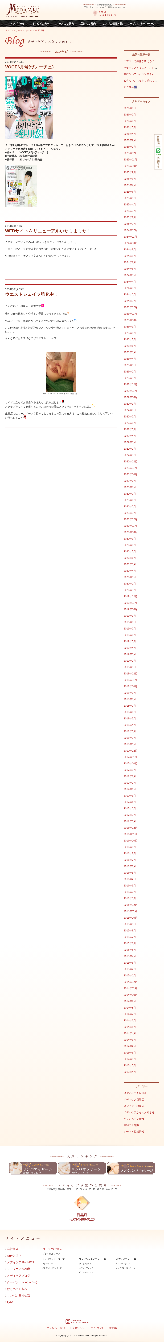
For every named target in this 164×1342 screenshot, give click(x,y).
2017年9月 (130, 770)
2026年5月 (130, 127)
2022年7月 (130, 416)
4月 (42, 30)
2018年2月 (130, 737)
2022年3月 (130, 442)
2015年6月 (130, 943)
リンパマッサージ (49, 1264)
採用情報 (113, 1328)
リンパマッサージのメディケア (19, 30)
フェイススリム (85, 1264)
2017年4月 (130, 802)
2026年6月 (130, 121)
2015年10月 (130, 917)
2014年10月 (130, 994)
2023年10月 (130, 320)
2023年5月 (130, 352)
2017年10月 (130, 763)
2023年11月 (130, 313)
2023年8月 (130, 333)
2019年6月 (130, 635)
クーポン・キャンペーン (141, 23)
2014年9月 (130, 1001)
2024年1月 (130, 301)
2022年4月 (130, 435)
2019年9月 (130, 615)
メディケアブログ (18, 1275)
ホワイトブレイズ (86, 1268)
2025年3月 (130, 211)
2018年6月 (130, 712)
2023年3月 (130, 365)
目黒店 (102, 11)
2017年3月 (130, 808)
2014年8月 (130, 1007)
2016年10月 (130, 840)
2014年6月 (130, 1020)
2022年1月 (130, 455)
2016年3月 (130, 885)
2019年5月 (130, 641)
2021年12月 (130, 461)
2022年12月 (130, 384)
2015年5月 (130, 949)
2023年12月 (130, 307)
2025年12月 (130, 153)
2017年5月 (130, 795)
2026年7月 (130, 114)
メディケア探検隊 (18, 1269)
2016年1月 (130, 898)
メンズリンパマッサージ (52, 1268)
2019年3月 (130, 654)
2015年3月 (130, 962)
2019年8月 (130, 622)
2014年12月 (130, 982)
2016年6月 (130, 866)
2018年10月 (130, 686)
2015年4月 (130, 956)
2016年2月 (130, 892)
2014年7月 (130, 1014)
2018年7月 (130, 705)
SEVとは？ (14, 1255)
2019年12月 (130, 596)
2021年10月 (130, 474)
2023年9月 (130, 326)
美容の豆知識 (131, 1125)
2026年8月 (130, 108)
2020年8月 (130, 545)
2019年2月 (130, 660)
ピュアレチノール (86, 1272)
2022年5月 (130, 429)
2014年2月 (130, 1046)
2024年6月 (130, 268)
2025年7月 (130, 185)
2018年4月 (130, 725)
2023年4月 (130, 358)
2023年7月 (130, 339)
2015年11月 (130, 911)
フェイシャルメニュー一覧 (92, 1259)
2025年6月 (130, 191)
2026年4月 (130, 134)
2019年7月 (130, 628)
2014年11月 (130, 988)
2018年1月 (130, 744)
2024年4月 (130, 281)
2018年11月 (130, 680)
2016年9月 (130, 847)
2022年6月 (130, 423)
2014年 (37, 30)
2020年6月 (130, 558)
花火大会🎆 (130, 87)
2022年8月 (130, 410)
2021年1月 (130, 513)
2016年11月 (130, 834)
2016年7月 (130, 860)
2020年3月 (130, 577)
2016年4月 (130, 879)
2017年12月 (130, 750)
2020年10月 (130, 532)
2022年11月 (130, 391)
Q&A (10, 1302)
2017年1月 (130, 821)
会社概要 (13, 1249)
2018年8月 (130, 699)
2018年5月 (130, 718)
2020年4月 (130, 570)
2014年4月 (130, 1033)
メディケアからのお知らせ (139, 1112)
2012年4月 (130, 1072)
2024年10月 (130, 243)
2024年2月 (130, 294)
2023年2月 (130, 371)
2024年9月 (130, 249)
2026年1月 (130, 146)
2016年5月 (130, 872)
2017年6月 (130, 789)
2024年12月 (130, 230)
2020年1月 (130, 590)
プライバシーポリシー (57, 1328)
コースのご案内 (65, 23)
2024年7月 (130, 262)
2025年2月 (130, 217)
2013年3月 (130, 1052)
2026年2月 (130, 140)
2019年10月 (130, 609)
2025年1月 (130, 223)
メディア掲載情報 (134, 1131)
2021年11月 (130, 468)
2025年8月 (130, 178)
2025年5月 (130, 198)
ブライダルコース (51, 1253)
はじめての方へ (41, 23)
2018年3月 (130, 731)
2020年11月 (130, 525)
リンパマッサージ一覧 (53, 1259)
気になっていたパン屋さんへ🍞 (142, 74)
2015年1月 (130, 975)
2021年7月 (130, 493)
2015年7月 (130, 937)
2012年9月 (130, 1059)
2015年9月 (130, 924)
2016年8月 (130, 853)
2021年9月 (130, 480)
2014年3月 (130, 1039)
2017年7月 (130, 782)
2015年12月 (130, 905)
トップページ (17, 23)
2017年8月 (130, 776)
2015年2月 (130, 969)
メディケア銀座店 (134, 1106)
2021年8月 (130, 487)
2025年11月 (130, 159)
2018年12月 (130, 673)
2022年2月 (130, 448)
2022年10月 (130, 397)
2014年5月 (130, 1027)
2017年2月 (130, 815)
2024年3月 (130, 288)
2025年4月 (130, 204)
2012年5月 (130, 1065)
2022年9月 (130, 403)
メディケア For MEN (20, 1262)
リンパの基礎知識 (112, 23)
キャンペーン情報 (134, 1118)
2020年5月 (130, 564)
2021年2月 (130, 506)
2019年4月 (130, 648)
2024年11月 (130, 236)
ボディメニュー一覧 (126, 1259)
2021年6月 (130, 500)
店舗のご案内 (88, 23)
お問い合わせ (79, 1328)
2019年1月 (130, 667)
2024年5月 (130, 275)
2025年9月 (130, 172)
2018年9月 (130, 692)
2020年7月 (130, 551)
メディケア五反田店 (135, 1093)
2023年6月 (130, 346)
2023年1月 (130, 378)
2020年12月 (130, 519)
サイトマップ (97, 1328)
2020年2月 (130, 583)
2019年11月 (130, 603)
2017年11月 (130, 757)
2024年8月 (130, 256)
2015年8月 (130, 930)
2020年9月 (130, 538)
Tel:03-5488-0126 (107, 15)
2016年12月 (130, 827)
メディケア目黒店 (134, 1099)
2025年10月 (130, 166)
